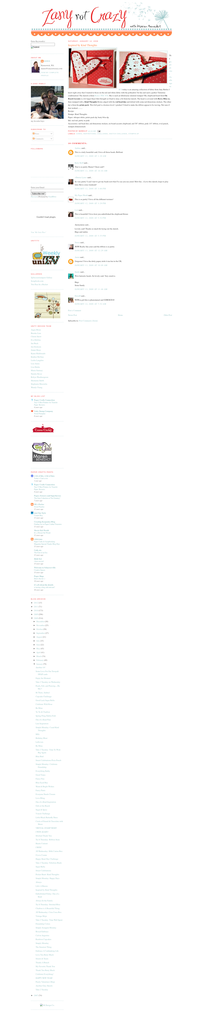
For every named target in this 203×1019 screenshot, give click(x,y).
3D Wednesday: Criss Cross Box (49, 912)
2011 (36, 606)
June (38, 644)
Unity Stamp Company (43, 411)
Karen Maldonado (38, 353)
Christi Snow (36, 336)
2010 (36, 610)
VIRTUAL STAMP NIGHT (46, 828)
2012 (36, 602)
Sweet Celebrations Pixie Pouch (48, 760)
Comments (39, 138)
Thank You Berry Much (45, 970)
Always (39, 882)
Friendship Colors (43, 923)
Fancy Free (40, 778)
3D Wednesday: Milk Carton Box (49, 851)
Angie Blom (36, 329)
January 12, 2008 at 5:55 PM (90, 235)
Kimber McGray (37, 356)
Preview (34, 196)
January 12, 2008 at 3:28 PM (90, 203)
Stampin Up (133, 134)
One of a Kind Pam (43, 719)
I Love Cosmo (41, 855)
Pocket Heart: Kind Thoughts (47, 874)
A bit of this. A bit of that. (44, 475)
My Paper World (81, 195)
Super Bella (40, 866)
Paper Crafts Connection (44, 399)
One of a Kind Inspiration (46, 802)
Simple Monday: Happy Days (47, 878)
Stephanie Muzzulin (39, 384)
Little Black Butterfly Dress (47, 817)
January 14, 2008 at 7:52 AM (90, 304)
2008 (36, 618)
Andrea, (78, 148)
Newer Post (72, 315)
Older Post (168, 315)
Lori (76, 210)
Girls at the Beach (43, 805)
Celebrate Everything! (44, 974)
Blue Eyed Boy (42, 782)
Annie (77, 257)
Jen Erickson (36, 346)
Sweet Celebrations (43, 870)
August (39, 637)
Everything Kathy (43, 771)
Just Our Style (40, 512)
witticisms (38, 539)
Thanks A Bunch (42, 962)
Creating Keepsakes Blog (44, 521)
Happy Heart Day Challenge (47, 859)
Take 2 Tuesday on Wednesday (48, 682)
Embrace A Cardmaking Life (47, 951)
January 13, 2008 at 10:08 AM (91, 265)
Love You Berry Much (45, 954)
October (39, 629)
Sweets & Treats (42, 958)
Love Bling (40, 798)
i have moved (39, 561)
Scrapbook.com (37, 281)
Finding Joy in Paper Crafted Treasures (48, 524)
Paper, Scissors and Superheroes (47, 495)
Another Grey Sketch (44, 985)
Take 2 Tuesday (42, 989)
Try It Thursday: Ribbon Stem (48, 839)
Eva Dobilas (36, 340)
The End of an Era (40, 552)
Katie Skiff (79, 162)
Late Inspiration (42, 723)
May (38, 648)
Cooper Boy (38, 515)
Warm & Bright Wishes (45, 786)
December (40, 621)
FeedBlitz (52, 196)
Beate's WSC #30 (101, 95)
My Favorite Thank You (45, 966)
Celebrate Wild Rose (44, 704)
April (38, 652)
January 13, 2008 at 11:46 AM (91, 289)
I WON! (39, 847)
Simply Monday (42, 943)
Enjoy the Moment (43, 678)
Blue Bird (40, 756)
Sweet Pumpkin (39, 413)
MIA (37, 734)
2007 (36, 995)
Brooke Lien (36, 333)
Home (120, 315)
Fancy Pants (40, 790)
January (39, 664)
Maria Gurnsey (37, 370)
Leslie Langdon (37, 360)
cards (79, 134)
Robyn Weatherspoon (39, 377)
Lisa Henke (35, 367)
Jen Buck (34, 343)
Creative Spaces (39, 570)
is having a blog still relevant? (44, 587)
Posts (36, 133)
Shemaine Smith (37, 380)
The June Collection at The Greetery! (47, 498)
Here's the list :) (39, 578)
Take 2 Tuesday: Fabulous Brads (49, 862)
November (40, 625)
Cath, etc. (38, 550)
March (39, 656)
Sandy (77, 272)
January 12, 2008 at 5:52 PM (90, 218)
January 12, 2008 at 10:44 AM (91, 170)
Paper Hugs (39, 576)
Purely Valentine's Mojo (45, 981)
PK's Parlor (39, 504)
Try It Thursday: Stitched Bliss (48, 904)
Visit (38, 232)
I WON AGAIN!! (42, 831)
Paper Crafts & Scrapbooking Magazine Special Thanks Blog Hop (47, 542)
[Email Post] (98, 131)
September (40, 633)
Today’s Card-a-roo (41, 478)
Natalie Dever (36, 373)
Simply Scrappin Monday (46, 927)
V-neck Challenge (43, 813)
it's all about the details (43, 584)
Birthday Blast (41, 738)
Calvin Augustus (42, 935)
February (40, 660)
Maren (47, 61)
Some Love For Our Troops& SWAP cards (47, 673)
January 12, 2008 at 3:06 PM (90, 188)
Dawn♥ (78, 295)
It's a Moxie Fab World (42, 533)
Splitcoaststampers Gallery (41, 277)
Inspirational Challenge (95, 134)
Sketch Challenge (118, 134)
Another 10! (40, 667)
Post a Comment (74, 310)
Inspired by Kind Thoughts (82, 45)
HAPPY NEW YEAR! (44, 978)
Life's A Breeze (42, 886)
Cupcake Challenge (44, 696)
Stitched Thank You (44, 835)
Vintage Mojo (41, 916)
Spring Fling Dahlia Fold (46, 715)
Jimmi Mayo (36, 350)
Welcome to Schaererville (45, 567)
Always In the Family (44, 900)
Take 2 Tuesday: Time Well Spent (49, 920)
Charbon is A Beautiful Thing (48, 908)
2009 (36, 614)
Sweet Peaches (39, 506)
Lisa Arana (35, 363)
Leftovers (39, 742)
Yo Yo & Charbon (43, 712)
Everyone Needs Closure (45, 794)
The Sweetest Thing (44, 947)
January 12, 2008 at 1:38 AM (90, 156)
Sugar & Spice (41, 809)
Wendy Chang (36, 387)
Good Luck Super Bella (45, 700)
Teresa (77, 242)
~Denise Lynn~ (81, 177)
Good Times (40, 774)
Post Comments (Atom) (88, 320)
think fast (38, 558)
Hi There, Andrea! (43, 692)
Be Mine (39, 708)
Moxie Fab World (41, 530)
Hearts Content (42, 843)
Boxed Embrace (42, 931)
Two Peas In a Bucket (39, 284)
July (38, 640)
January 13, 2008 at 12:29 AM (91, 250)
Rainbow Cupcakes (43, 939)
